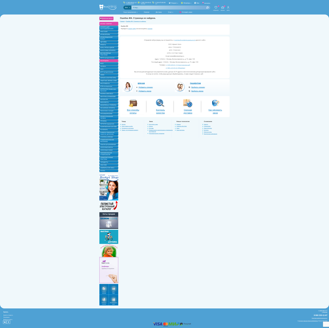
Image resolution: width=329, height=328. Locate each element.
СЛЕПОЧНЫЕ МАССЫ (106, 147)
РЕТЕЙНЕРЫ (104, 129)
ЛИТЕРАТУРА (104, 99)
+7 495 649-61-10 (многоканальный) (178, 65)
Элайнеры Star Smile (181, 126)
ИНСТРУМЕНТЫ (105, 83)
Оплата (151, 126)
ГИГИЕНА (103, 66)
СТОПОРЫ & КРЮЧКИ (106, 137)
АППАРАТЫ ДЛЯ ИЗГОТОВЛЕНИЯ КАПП (106, 27)
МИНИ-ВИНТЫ (104, 102)
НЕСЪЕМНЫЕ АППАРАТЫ (107, 108)
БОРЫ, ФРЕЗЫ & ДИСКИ (107, 47)
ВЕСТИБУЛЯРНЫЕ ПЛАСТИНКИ (105, 54)
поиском (150, 28)
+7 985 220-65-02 (145, 3)
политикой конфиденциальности (184, 40)
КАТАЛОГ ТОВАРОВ (106, 23)
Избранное (216, 8)
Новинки (146, 12)
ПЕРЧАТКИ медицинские (107, 124)
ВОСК (101, 63)
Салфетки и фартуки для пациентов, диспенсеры (107, 133)
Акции (177, 128)
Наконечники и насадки (106, 110)
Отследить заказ (187, 12)
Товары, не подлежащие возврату (130, 130)
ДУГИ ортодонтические (106, 72)
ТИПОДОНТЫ (104, 162)
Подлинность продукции (128, 128)
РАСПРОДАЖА (104, 60)
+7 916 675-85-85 (160, 3)
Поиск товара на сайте (127, 126)
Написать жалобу (104, 303)
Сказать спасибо (104, 292)
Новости (206, 124)
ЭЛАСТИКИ (103, 165)
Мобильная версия (107, 18)
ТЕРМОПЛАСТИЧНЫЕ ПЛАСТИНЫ (106, 158)
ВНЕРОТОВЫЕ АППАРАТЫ (107, 50)
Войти (228, 10)
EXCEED (102, 170)
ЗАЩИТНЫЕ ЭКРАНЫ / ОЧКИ (108, 80)
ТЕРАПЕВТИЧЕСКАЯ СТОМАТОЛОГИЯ (106, 153)
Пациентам (195, 83)
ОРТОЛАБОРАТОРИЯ (106, 113)
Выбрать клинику (198, 87)
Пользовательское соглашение (156, 133)
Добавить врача (145, 91)
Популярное (6, 317)
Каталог (124, 124)
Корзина (223, 8)
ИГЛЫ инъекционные (106, 86)
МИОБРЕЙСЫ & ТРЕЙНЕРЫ (108, 105)
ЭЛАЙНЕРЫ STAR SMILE (107, 167)
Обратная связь (208, 132)
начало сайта (132, 28)
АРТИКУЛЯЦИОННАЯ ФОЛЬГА (106, 38)
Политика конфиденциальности (319, 318)
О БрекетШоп (207, 126)
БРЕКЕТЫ (103, 44)
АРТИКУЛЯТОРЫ (105, 34)
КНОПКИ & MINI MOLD (106, 93)
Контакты (207, 3)
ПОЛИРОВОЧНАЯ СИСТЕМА (108, 126)
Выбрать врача (197, 91)
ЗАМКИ (102, 75)
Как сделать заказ (153, 124)
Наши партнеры (180, 130)
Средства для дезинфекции (108, 144)
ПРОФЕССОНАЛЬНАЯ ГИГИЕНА (106, 117)
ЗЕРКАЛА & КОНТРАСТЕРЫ (108, 77)
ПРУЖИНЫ (103, 121)
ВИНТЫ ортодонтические (107, 57)
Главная (122, 21)
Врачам (141, 83)
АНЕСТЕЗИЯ (103, 31)
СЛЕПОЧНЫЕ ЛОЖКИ (106, 150)
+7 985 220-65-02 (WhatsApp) (175, 68)
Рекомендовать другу (113, 303)
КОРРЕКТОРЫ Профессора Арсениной (108, 89)
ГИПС (101, 69)
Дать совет (113, 292)
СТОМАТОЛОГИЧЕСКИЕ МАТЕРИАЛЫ (107, 140)
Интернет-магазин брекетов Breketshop (308, 321)
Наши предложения (129, 12)
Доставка (159, 12)
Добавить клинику (146, 87)
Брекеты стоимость (8, 315)
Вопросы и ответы (7, 319)
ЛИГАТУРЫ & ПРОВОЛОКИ (107, 96)
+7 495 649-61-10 (131, 3)
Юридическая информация (210, 134)
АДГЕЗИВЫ (103, 42)
